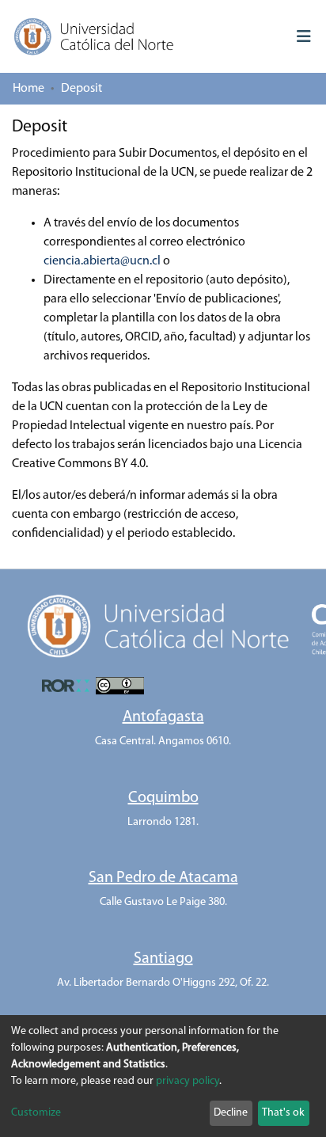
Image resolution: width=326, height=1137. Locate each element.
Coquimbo (163, 798)
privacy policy (187, 1081)
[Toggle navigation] (304, 36)
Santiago (163, 959)
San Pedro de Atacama (163, 878)
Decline (231, 1113)
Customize (36, 1113)
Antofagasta (163, 717)
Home (28, 88)
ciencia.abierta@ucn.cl (102, 261)
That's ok (283, 1113)
